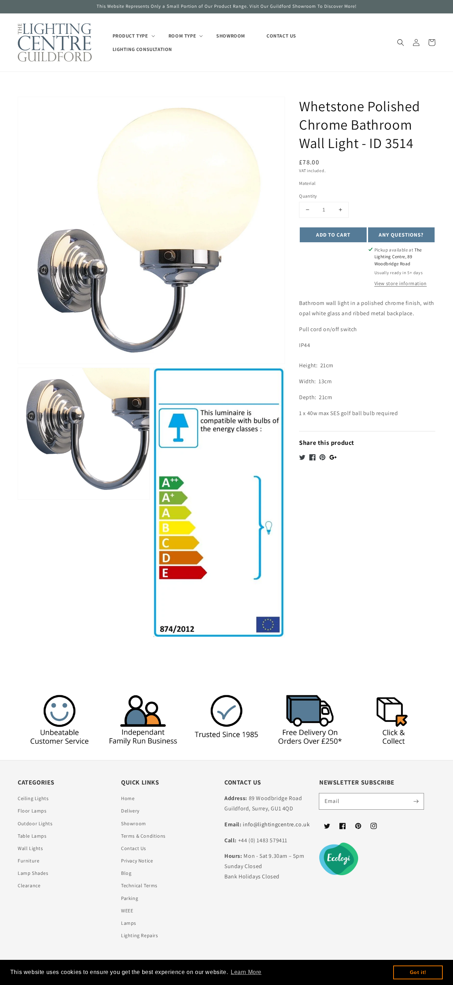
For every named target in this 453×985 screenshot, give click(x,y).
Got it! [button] (418, 972)
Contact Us (133, 848)
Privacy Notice (137, 860)
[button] (400, 42)
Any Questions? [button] (401, 234)
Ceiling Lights (33, 798)
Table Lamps (32, 836)
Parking (129, 898)
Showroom (133, 823)
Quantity (308, 196)
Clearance (29, 885)
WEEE (127, 910)
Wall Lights (30, 848)
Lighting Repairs (139, 935)
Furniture (28, 860)
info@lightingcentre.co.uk (276, 824)
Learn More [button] (246, 972)
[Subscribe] (416, 801)
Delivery (130, 811)
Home (127, 798)
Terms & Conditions (143, 836)
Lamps (128, 923)
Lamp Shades (33, 873)
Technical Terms (139, 885)
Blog (126, 873)
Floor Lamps (32, 811)
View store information (400, 283)
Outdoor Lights (35, 823)
